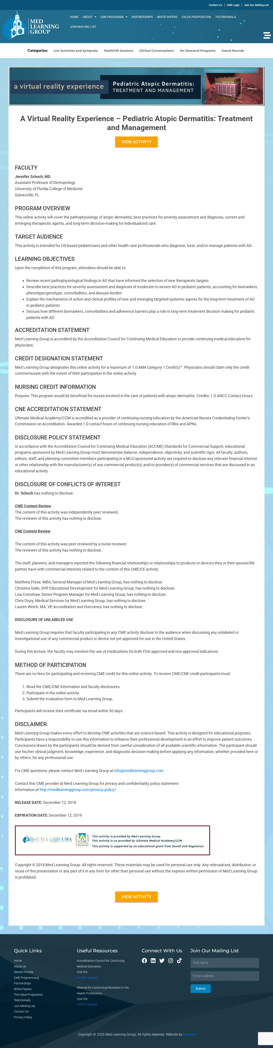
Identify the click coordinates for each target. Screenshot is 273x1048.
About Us (20, 966)
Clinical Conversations (156, 51)
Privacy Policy (23, 1017)
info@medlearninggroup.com (139, 770)
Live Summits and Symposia (76, 51)
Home (74, 17)
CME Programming (26, 977)
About (87, 17)
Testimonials (225, 17)
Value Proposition (196, 17)
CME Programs (111, 17)
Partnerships (142, 17)
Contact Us (21, 1011)
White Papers (167, 17)
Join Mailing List (83, 26)
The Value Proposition (28, 994)
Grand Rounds (233, 51)
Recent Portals (23, 972)
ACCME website (87, 977)
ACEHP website (87, 1004)
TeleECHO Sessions (118, 51)
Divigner (189, 1034)
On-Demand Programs (197, 51)
